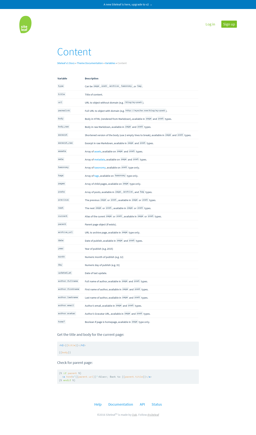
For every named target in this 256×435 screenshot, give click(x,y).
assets (97, 151)
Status (157, 404)
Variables (110, 63)
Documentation (120, 404)
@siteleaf (153, 415)
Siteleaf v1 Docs (66, 63)
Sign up (229, 24)
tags (96, 175)
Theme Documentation (90, 63)
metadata (99, 159)
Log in (210, 24)
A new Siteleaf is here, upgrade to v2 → (128, 4)
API (142, 404)
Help (98, 404)
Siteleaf (25, 24)
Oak (134, 415)
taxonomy (100, 167)
